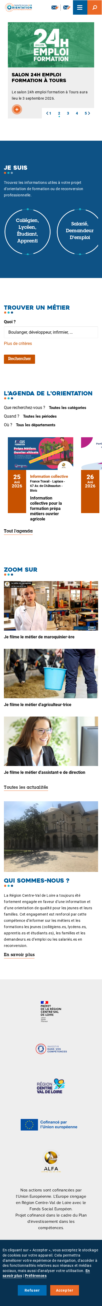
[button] (47, 113)
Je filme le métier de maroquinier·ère (39, 636)
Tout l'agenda (18, 531)
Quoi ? (10, 321)
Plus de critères (18, 343)
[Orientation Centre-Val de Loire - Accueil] (16, 6)
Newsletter (54, 7)
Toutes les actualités (26, 788)
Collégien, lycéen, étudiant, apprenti (27, 231)
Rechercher (19, 359)
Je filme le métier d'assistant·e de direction (44, 772)
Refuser (32, 1290)
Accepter (64, 1290)
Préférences (36, 1276)
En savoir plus (19, 955)
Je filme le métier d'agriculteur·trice (37, 704)
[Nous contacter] (66, 7)
